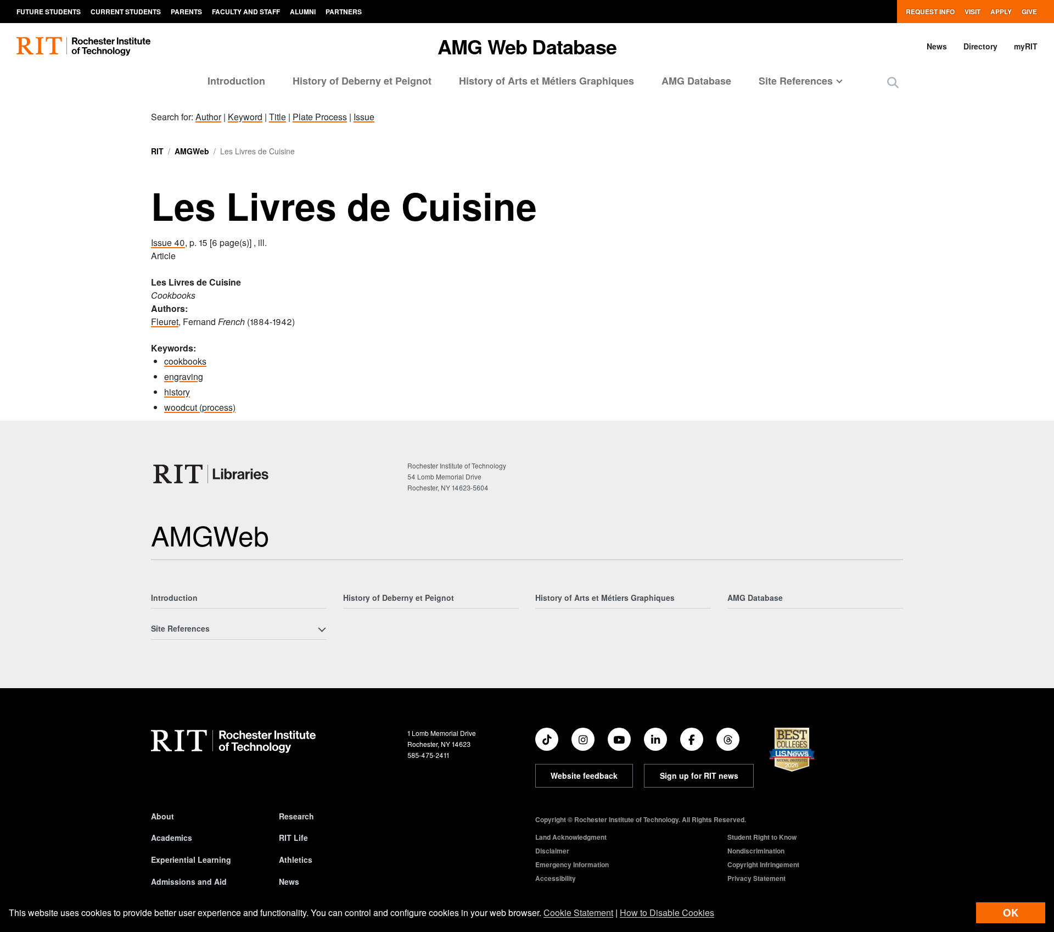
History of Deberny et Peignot (362, 81)
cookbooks (185, 361)
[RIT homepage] (83, 46)
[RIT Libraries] (212, 474)
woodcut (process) (200, 407)
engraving (183, 376)
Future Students (48, 11)
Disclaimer (552, 851)
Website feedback (584, 775)
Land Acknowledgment (571, 837)
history (177, 392)
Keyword (245, 116)
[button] (893, 82)
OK (1010, 912)
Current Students (126, 11)
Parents (186, 11)
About (162, 816)
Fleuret (164, 321)
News (937, 46)
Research (296, 816)
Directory (980, 46)
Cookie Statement (578, 912)
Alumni (303, 11)
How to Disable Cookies (667, 912)
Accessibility (555, 878)
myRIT (1026, 46)
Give (1029, 11)
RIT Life (293, 837)
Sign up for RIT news (699, 775)
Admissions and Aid (189, 881)
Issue (364, 116)
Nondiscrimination (755, 851)
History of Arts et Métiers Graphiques (546, 81)
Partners (344, 11)
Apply (1001, 11)
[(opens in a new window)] (546, 739)
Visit (972, 11)
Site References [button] (796, 81)
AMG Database (696, 81)
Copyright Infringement (763, 864)
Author (208, 116)
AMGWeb (192, 151)
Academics (171, 837)
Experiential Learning (191, 859)
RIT (157, 151)
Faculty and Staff (246, 11)
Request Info (930, 11)
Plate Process (320, 116)
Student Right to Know (762, 837)
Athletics (295, 859)
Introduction (236, 81)
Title (277, 116)
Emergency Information (572, 864)
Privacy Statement (756, 878)
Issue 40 (168, 242)
